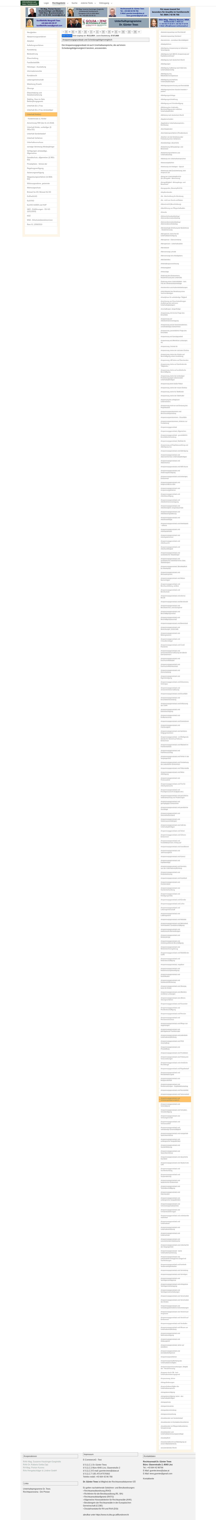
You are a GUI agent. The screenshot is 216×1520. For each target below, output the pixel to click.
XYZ (139, 31)
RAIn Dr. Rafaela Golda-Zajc (35, 1465)
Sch (119, 31)
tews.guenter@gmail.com (161, 1474)
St (123, 31)
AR (69, 31)
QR (113, 31)
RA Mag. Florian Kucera (33, 1468)
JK (94, 31)
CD (76, 31)
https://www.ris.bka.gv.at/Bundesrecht (112, 1515)
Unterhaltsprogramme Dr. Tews (36, 1489)
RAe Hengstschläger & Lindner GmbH (40, 1471)
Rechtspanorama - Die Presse (36, 1492)
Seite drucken (67, 36)
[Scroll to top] (211, 1515)
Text (100, 1460)
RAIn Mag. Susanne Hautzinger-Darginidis (42, 1462)
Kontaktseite (148, 1479)
